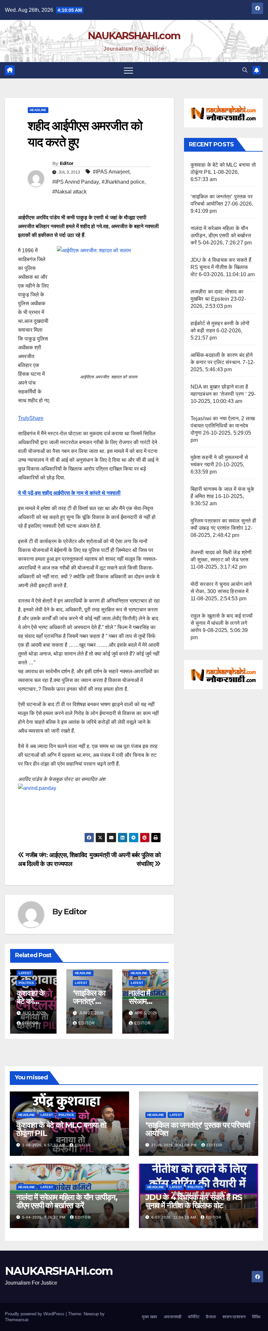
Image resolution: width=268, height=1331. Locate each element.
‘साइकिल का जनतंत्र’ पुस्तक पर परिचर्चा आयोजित (197, 1129)
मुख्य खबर (149, 1316)
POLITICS (26, 983)
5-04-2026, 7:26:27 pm (44, 1217)
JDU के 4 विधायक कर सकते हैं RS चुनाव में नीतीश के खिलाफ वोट (221, 267)
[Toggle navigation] (128, 70)
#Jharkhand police (123, 182)
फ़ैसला (211, 1316)
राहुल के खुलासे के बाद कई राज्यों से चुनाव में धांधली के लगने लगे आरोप (222, 623)
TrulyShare (30, 418)
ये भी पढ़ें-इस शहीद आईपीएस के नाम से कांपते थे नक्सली (69, 493)
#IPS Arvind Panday (75, 182)
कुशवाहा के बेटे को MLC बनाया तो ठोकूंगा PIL (61, 1129)
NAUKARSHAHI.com (134, 36)
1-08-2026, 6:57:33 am (44, 1145)
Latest (25, 973)
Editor (67, 163)
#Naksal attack (69, 191)
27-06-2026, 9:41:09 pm (174, 1145)
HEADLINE (38, 110)
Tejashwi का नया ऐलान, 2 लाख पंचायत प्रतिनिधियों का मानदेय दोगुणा (223, 426)
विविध (256, 1316)
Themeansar (16, 1319)
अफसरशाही (172, 1316)
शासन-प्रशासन (234, 1316)
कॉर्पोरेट (193, 1316)
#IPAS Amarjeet (111, 172)
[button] (244, 70)
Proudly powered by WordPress (35, 1313)
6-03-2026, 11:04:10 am (174, 1217)
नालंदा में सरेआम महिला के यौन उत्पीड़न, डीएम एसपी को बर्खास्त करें (221, 235)
